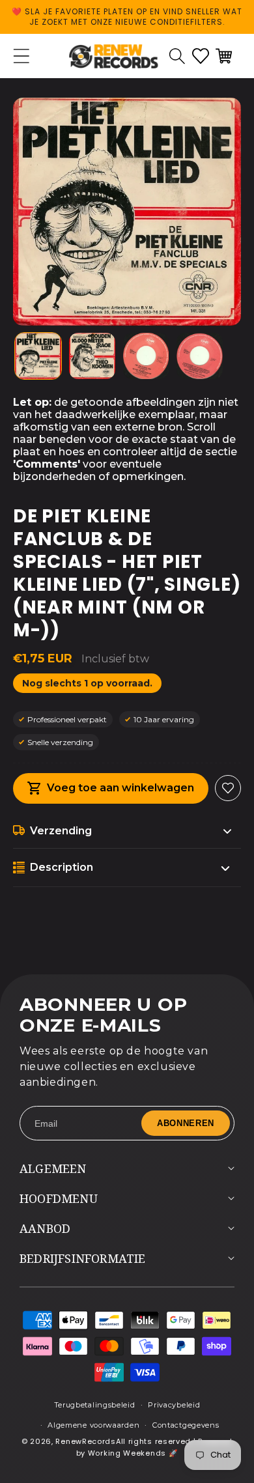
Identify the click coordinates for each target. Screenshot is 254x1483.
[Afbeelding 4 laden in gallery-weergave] (199, 356)
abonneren (185, 1123)
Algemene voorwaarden (93, 1425)
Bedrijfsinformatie (83, 1258)
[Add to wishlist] (228, 788)
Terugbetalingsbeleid (94, 1404)
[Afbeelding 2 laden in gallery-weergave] (92, 356)
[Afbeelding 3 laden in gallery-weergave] (146, 356)
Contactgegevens (185, 1425)
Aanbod (45, 1228)
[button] (177, 56)
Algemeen (53, 1168)
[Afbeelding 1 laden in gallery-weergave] (38, 356)
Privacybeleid (174, 1404)
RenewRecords (85, 1441)
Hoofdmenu (59, 1198)
